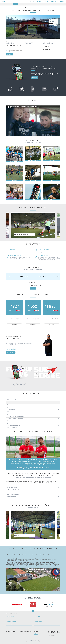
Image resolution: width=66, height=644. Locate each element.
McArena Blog (23, 634)
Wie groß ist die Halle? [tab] (12, 399)
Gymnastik (25, 538)
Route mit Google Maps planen (30, 53)
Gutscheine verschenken (38, 621)
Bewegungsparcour (37, 538)
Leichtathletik (38, 538)
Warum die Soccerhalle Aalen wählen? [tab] (13, 494)
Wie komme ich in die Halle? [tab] (12, 427)
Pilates (33, 538)
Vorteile (36, 3)
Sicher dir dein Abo (37, 616)
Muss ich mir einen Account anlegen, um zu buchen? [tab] (16, 416)
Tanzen (27, 538)
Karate (31, 538)
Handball (29, 538)
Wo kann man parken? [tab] (11, 409)
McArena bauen (52, 635)
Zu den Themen (47, 46)
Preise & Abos (44, 3)
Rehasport (32, 538)
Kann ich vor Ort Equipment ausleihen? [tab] (14, 407)
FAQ (51, 3)
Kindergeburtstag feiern (10, 616)
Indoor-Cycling (36, 538)
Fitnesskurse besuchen (10, 626)
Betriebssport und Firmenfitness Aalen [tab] (13, 489)
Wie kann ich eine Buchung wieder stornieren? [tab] (15, 418)
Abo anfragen (14, 324)
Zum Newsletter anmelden (40, 384)
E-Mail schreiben (28, 50)
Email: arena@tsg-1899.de (11, 349)
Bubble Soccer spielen (10, 618)
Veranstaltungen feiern (38, 618)
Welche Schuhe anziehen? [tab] (12, 404)
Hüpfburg (39, 538)
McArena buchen (36, 635)
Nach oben (33, 611)
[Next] (58, 27)
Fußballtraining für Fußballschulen (12, 624)
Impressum (35, 633)
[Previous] (8, 27)
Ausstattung (29, 3)
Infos (16, 3)
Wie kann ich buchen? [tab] (11, 411)
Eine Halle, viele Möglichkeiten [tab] (12, 487)
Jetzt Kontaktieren (11, 352)
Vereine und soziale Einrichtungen (40, 624)
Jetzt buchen (9, 54)
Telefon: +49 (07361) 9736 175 (11, 348)
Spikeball (30, 538)
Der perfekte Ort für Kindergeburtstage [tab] (13, 492)
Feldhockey (28, 538)
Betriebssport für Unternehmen (11, 621)
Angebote (22, 3)
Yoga (26, 538)
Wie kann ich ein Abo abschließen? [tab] (13, 423)
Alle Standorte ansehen (11, 634)
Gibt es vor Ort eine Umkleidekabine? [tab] (14, 425)
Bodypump (34, 538)
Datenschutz (36, 634)
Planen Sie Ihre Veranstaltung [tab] (11, 496)
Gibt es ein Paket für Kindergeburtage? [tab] (14, 420)
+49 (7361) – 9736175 (32, 49)
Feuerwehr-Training (40, 538)
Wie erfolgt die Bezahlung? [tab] (12, 414)
